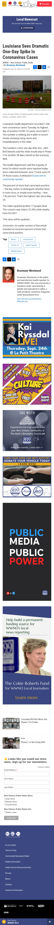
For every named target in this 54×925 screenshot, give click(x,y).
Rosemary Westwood (16, 65)
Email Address (10, 770)
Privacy (8, 873)
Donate (45, 4)
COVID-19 (15, 245)
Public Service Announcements (18, 867)
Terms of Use (10, 850)
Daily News (10, 799)
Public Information (12, 862)
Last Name (8, 787)
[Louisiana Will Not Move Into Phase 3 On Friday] (11, 723)
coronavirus (28, 239)
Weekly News (11, 802)
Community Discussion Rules (17, 856)
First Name (8, 779)
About (7, 879)
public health (31, 245)
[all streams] (50, 921)
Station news (11, 812)
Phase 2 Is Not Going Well (33, 742)
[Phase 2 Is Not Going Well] (11, 743)
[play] (4, 921)
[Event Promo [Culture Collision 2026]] (27, 384)
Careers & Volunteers (14, 890)
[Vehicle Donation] (27, 477)
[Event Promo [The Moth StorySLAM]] (27, 430)
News (13, 239)
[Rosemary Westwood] (8, 275)
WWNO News (16, 251)
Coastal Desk (11, 805)
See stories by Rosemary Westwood (29, 300)
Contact (8, 885)
